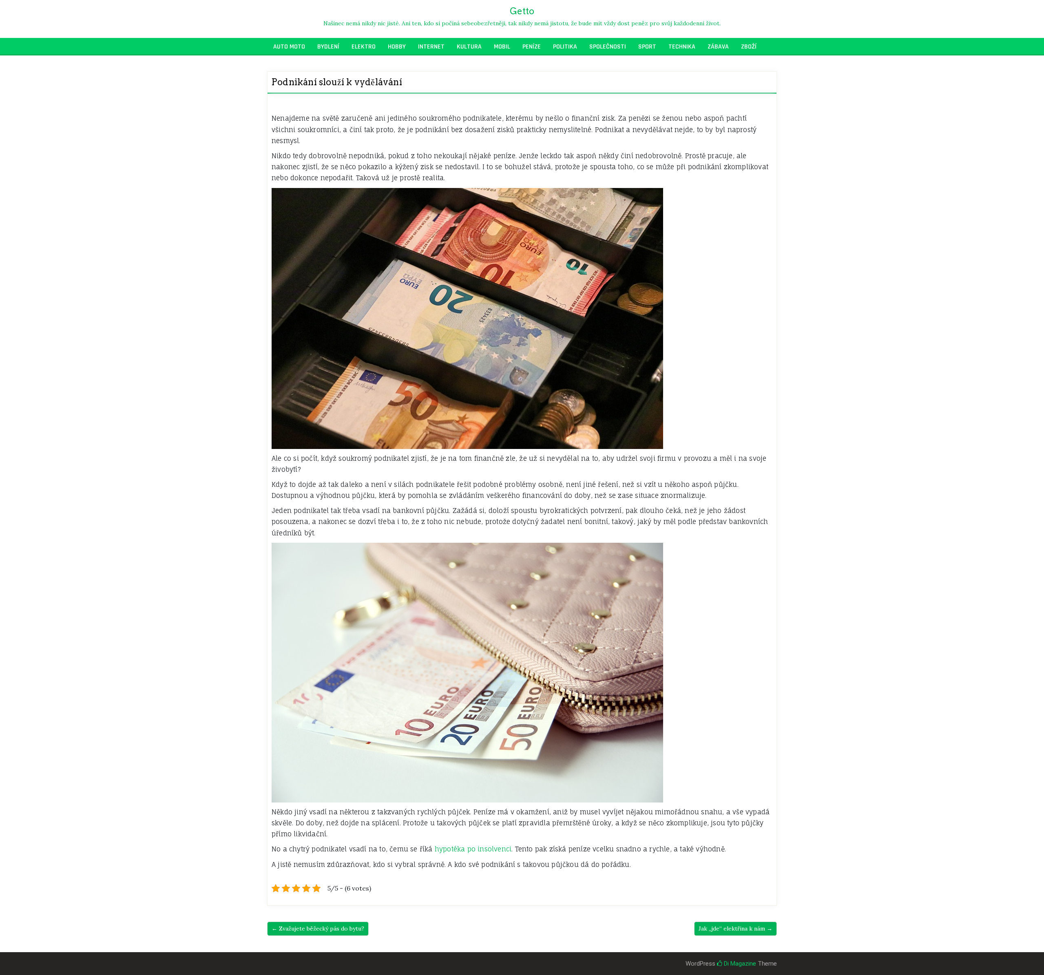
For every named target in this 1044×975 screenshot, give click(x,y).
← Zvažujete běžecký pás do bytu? (318, 928)
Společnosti (607, 46)
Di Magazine (739, 963)
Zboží (748, 46)
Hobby (397, 46)
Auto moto (289, 46)
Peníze (531, 46)
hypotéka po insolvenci (473, 849)
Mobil (502, 46)
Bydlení (328, 46)
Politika (565, 46)
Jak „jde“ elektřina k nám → (735, 928)
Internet (431, 46)
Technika (681, 46)
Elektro (364, 46)
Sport (647, 46)
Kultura (469, 46)
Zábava (718, 46)
